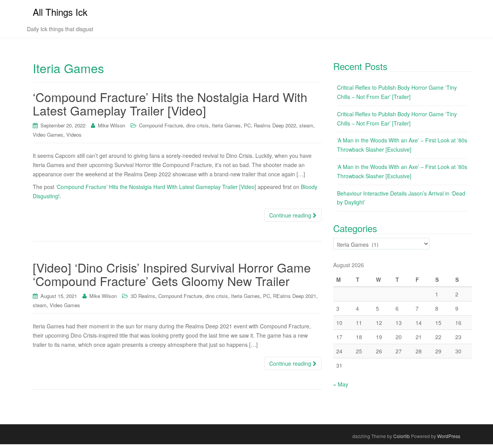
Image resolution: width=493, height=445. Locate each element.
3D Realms (143, 295)
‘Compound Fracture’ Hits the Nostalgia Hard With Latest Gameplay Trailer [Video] (170, 103)
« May (340, 384)
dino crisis (197, 125)
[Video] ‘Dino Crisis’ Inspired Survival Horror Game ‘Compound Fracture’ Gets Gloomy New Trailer (172, 273)
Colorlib (401, 436)
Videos (74, 134)
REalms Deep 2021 (294, 295)
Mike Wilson (111, 125)
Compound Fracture (161, 125)
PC (247, 125)
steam (306, 125)
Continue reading (291, 215)
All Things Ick (60, 11)
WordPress (448, 436)
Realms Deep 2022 (275, 125)
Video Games (48, 134)
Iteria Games (226, 125)
